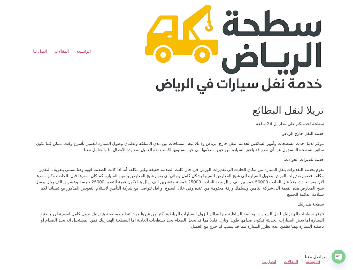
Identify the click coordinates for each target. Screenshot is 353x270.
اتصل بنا (40, 51)
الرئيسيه (83, 51)
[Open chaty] (339, 257)
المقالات (62, 51)
